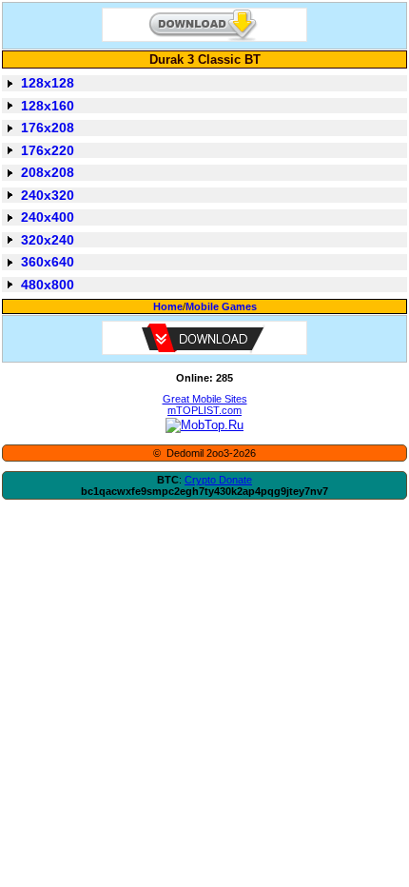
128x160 (47, 105)
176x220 (47, 150)
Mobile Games (221, 306)
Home (168, 306)
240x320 (47, 195)
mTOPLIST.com (204, 410)
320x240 (47, 239)
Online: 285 (204, 378)
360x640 (47, 261)
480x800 (47, 284)
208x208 (47, 172)
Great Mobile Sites (205, 398)
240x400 (47, 217)
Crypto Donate (218, 479)
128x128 (47, 82)
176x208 (47, 127)
